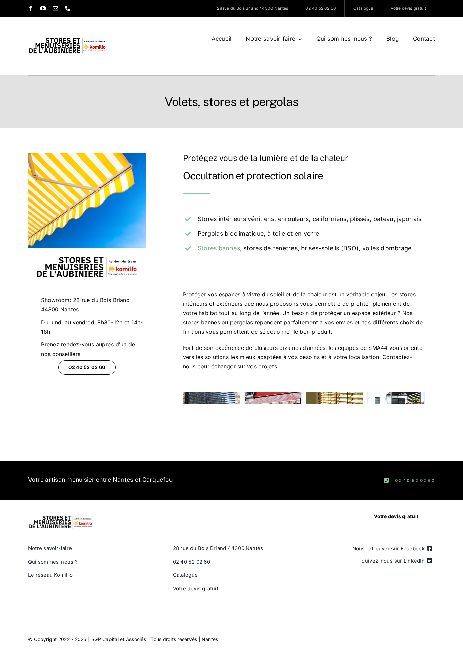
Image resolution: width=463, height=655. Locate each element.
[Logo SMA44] (67, 33)
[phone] (68, 8)
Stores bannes (219, 248)
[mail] (55, 8)
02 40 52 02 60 (415, 480)
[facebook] (31, 8)
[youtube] (43, 8)
